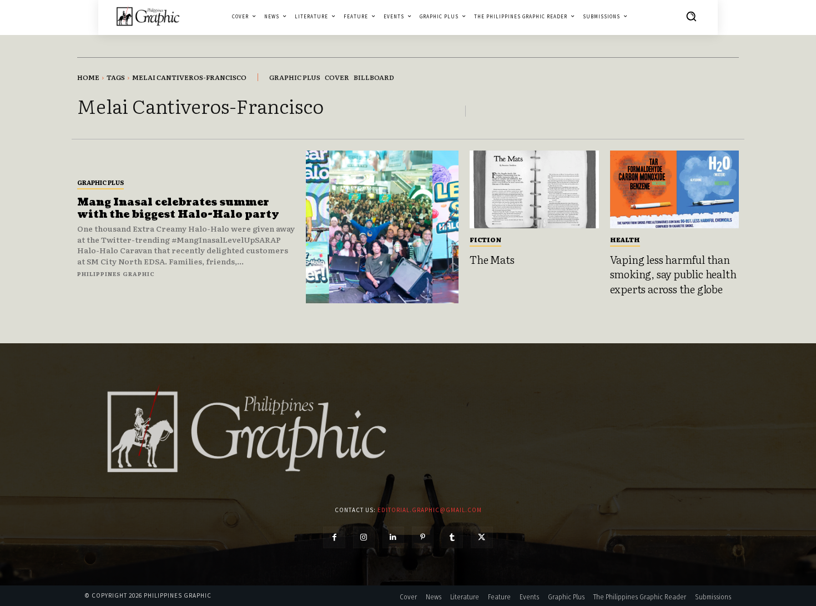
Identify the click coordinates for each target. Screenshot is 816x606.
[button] (691, 16)
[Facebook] (334, 537)
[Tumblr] (452, 537)
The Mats (492, 259)
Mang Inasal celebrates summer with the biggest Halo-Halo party (178, 209)
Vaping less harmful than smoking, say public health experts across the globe (673, 274)
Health (625, 239)
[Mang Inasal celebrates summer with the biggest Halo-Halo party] (382, 227)
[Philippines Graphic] (148, 16)
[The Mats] (534, 189)
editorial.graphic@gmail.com (429, 510)
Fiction (485, 239)
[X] (481, 537)
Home (88, 77)
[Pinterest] (423, 537)
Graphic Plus (100, 182)
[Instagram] (364, 537)
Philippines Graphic (116, 273)
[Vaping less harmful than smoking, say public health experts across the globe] (674, 189)
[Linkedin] (393, 537)
